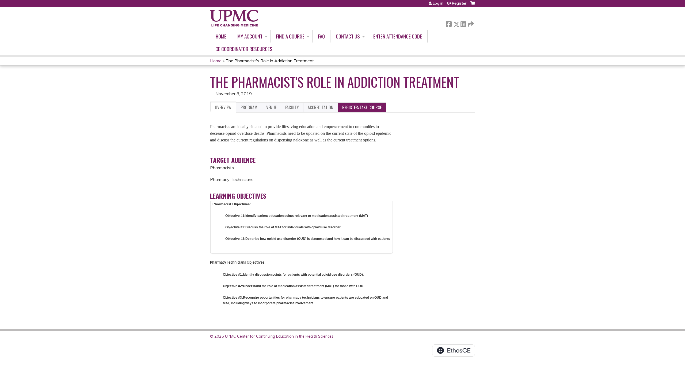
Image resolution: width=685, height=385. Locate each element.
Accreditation (320, 107)
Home (221, 36)
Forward (470, 23)
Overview (223, 107)
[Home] (234, 18)
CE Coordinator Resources (243, 49)
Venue (271, 107)
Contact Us (348, 36)
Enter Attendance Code (397, 36)
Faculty (292, 107)
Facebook (448, 23)
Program (249, 107)
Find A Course (290, 36)
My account (249, 36)
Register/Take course (362, 107)
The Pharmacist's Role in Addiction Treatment (270, 60)
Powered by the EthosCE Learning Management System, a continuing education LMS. (453, 350)
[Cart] (472, 5)
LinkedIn (463, 23)
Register (459, 3)
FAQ (321, 36)
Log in (438, 3)
